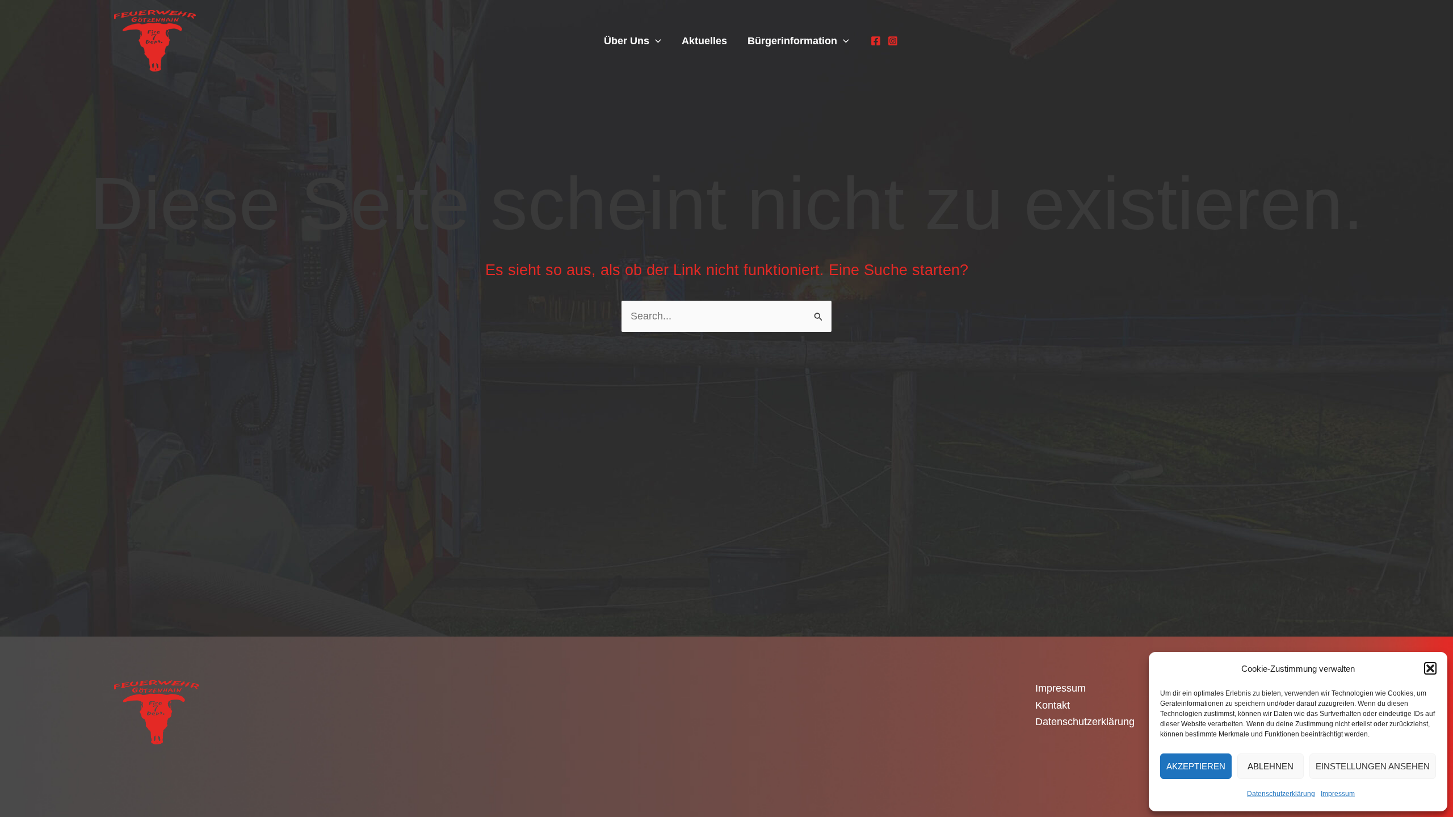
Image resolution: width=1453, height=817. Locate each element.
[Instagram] (893, 41)
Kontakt (1052, 705)
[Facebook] (876, 41)
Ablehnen (1271, 766)
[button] (1430, 668)
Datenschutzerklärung (1281, 794)
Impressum (1338, 794)
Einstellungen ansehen (1373, 766)
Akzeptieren (1195, 766)
